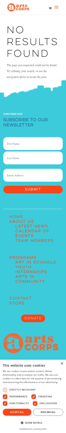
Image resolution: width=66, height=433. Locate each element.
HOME (16, 217)
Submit (33, 189)
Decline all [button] (48, 412)
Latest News (31, 226)
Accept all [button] (17, 412)
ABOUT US (21, 222)
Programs (23, 258)
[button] (33, 423)
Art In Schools (35, 263)
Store (17, 303)
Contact (20, 299)
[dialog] (33, 396)
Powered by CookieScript (33, 429)
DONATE (33, 318)
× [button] (61, 363)
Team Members (34, 241)
